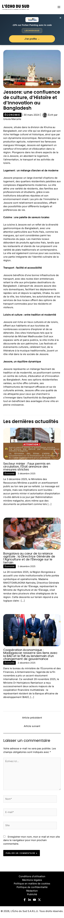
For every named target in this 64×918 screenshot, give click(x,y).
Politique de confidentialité (32, 887)
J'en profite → (32, 38)
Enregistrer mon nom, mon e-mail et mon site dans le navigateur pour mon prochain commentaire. (31, 840)
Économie (12, 114)
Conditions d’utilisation (32, 876)
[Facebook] (24, 899)
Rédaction (32, 890)
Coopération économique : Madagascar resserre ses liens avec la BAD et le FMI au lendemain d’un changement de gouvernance (30, 654)
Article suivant (32, 726)
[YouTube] (34, 899)
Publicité (32, 894)
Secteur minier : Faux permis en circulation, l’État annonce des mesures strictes (26, 466)
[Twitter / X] (39, 899)
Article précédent (32, 717)
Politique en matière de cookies (32, 883)
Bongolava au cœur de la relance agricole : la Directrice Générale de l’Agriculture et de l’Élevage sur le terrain (29, 557)
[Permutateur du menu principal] (58, 7)
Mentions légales (32, 880)
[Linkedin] (29, 899)
